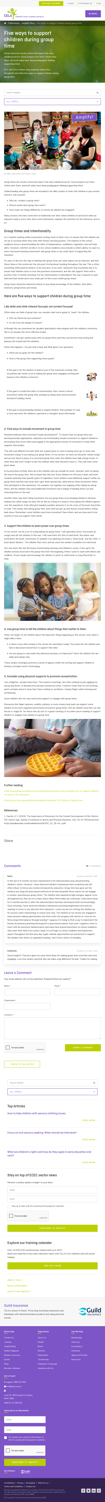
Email (58, 986)
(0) (99, 3)
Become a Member (51, 3)
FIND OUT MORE (52, 1265)
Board (40, 1346)
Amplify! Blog (28, 23)
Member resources (12, 1355)
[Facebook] (83, 1491)
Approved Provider (79, 1355)
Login (70, 3)
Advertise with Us (45, 1368)
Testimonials (43, 1359)
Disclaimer (30, 1483)
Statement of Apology (47, 1364)
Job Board (75, 1350)
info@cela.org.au (13, 1386)
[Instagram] (99, 1491)
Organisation (9, 1000)
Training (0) (85, 3)
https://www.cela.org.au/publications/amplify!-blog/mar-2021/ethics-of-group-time (43, 800)
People (41, 1342)
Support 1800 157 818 (16, 1382)
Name (7, 986)
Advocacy (75, 1342)
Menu (94, 13)
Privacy (20, 1483)
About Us (42, 1337)
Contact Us (9, 1337)
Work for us (43, 1483)
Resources (76, 1359)
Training (7, 1342)
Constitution (9, 1483)
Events (7, 1359)
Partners (41, 1350)
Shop (6, 1364)
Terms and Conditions (13, 1486)
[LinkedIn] (94, 1491)
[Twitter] (88, 1491)
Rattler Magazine (11, 1350)
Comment (9, 1015)
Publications (14, 23)
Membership (76, 1337)
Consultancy (76, 1346)
